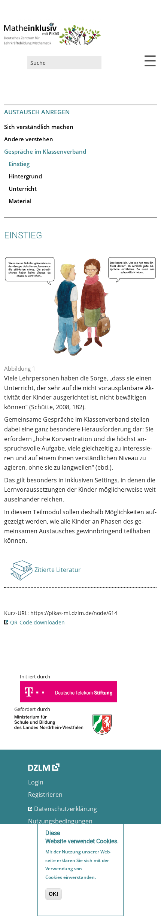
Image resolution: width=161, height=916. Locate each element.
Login (35, 782)
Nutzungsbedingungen (60, 821)
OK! (53, 894)
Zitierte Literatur (57, 572)
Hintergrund (25, 176)
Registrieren (45, 794)
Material (20, 201)
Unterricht (23, 188)
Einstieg (19, 164)
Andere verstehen (28, 139)
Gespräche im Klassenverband (45, 151)
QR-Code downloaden (37, 622)
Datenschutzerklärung (65, 809)
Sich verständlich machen (38, 126)
